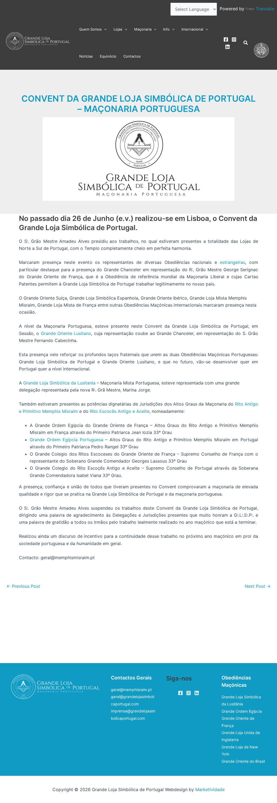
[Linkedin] (227, 46)
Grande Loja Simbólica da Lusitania (59, 383)
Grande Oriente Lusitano (66, 333)
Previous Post (23, 586)
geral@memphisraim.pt (131, 689)
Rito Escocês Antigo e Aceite (119, 411)
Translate (265, 8)
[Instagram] (234, 39)
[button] (104, 29)
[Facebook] (225, 39)
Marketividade (210, 789)
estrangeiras (232, 262)
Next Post (258, 586)
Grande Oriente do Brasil (243, 761)
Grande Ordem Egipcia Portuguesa (66, 439)
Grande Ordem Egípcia (242, 711)
